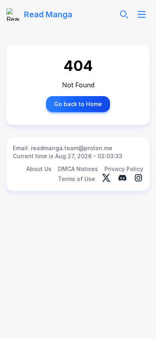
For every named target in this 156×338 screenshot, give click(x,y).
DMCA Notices (78, 168)
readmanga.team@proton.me (71, 148)
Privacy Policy (123, 168)
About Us (39, 168)
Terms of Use (76, 178)
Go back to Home (78, 104)
